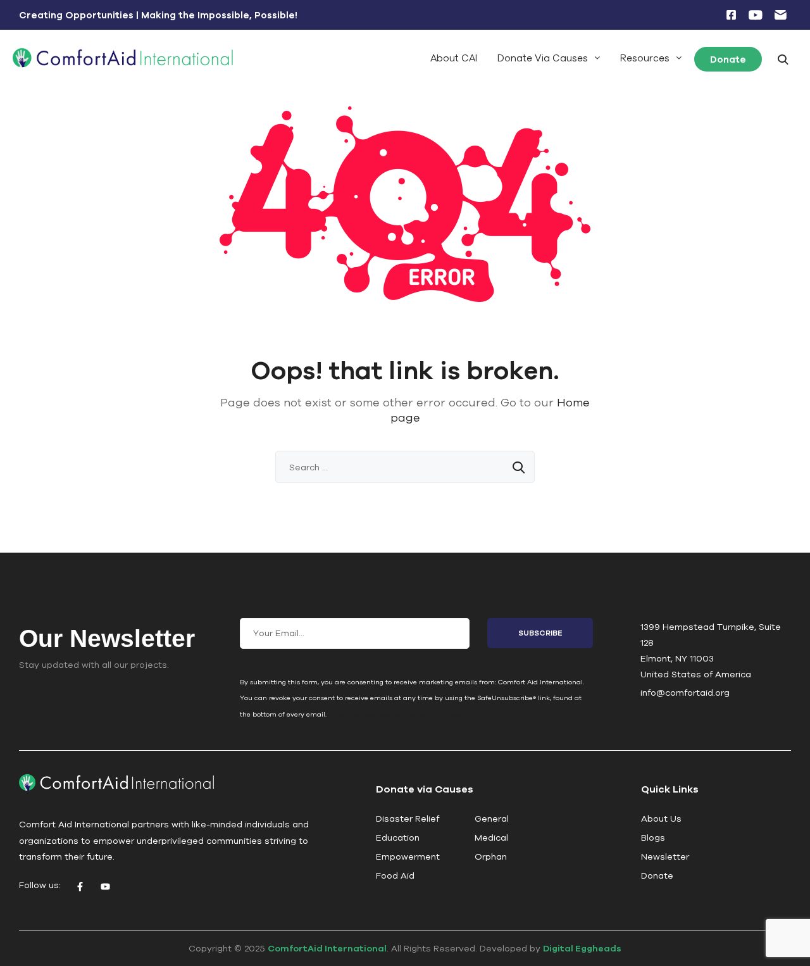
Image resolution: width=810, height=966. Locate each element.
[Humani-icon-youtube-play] (755, 15)
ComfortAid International (327, 948)
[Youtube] (105, 886)
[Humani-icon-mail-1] (780, 15)
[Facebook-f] (79, 886)
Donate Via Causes (542, 58)
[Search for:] (405, 467)
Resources (645, 58)
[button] (549, 58)
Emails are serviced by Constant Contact (396, 714)
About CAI (453, 58)
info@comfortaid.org (685, 692)
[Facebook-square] (731, 15)
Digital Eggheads (582, 948)
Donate (728, 59)
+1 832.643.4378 (687, 604)
